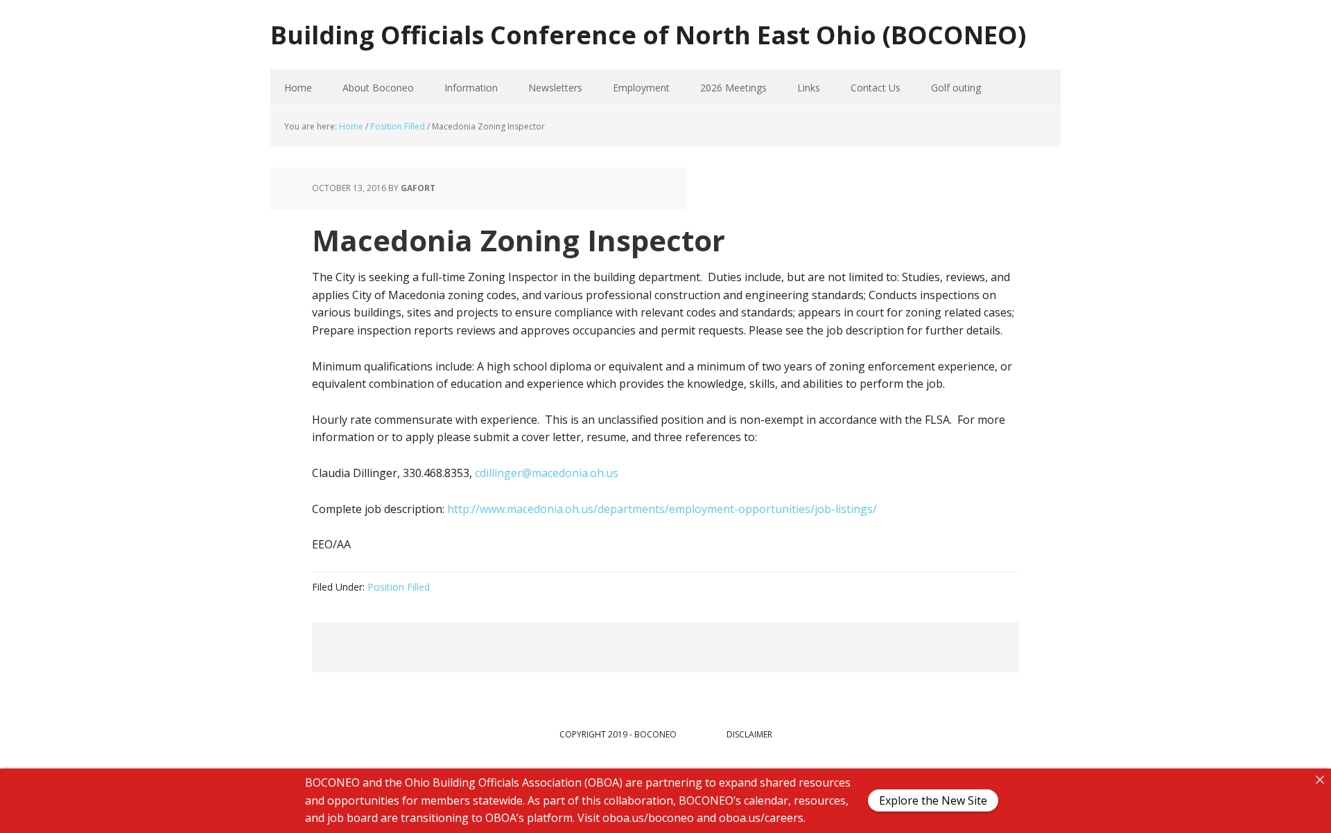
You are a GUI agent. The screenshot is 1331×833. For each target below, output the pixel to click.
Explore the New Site (933, 801)
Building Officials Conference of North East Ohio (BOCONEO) (648, 34)
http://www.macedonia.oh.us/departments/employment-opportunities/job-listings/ (662, 509)
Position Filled (398, 586)
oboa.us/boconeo (648, 817)
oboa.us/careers (761, 817)
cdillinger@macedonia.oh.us (546, 473)
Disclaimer (749, 734)
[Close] (1320, 780)
